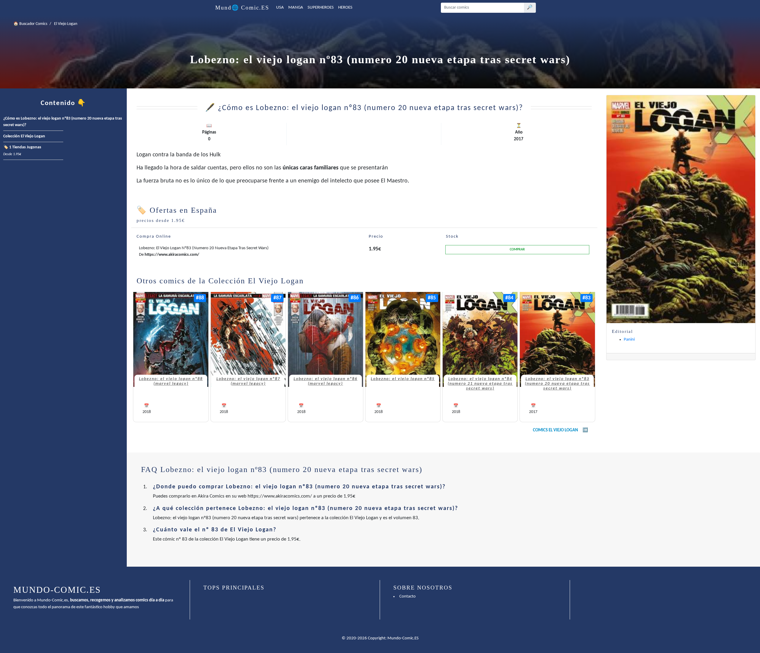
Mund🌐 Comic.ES (242, 7)
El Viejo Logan (65, 24)
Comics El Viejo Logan (555, 430)
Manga (295, 7)
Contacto (407, 596)
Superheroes (321, 7)
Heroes (345, 7)
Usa (280, 7)
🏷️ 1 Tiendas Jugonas (22, 150)
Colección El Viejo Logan (24, 136)
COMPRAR (517, 249)
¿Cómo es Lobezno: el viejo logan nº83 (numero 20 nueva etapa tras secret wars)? (62, 122)
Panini (629, 339)
